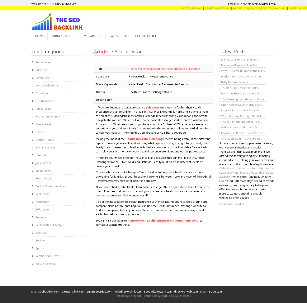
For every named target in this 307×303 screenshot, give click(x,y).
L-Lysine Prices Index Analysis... (241, 110)
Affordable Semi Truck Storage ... (241, 139)
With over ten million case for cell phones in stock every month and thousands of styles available (246, 172)
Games (40, 132)
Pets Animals (44, 178)
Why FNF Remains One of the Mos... (243, 71)
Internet (41, 155)
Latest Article (146, 36)
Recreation (42, 202)
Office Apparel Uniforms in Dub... (241, 127)
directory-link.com (186, 8)
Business (41, 70)
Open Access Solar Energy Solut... (242, 105)
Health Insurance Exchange (145, 139)
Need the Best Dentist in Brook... (241, 93)
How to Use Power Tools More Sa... (243, 133)
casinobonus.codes (231, 204)
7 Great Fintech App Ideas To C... (241, 122)
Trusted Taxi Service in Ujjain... (240, 88)
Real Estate (42, 194)
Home (39, 36)
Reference (42, 209)
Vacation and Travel (48, 256)
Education (42, 93)
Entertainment (44, 101)
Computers (42, 78)
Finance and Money (48, 116)
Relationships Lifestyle (50, 225)
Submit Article (90, 36)
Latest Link (118, 36)
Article (101, 51)
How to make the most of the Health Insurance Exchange (164, 69)
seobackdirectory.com (158, 291)
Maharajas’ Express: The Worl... (240, 59)
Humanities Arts (45, 147)
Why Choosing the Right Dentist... (242, 116)
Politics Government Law (51, 186)
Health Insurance (153, 107)
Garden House (45, 140)
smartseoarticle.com (213, 8)
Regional (41, 217)
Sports (40, 248)
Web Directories (46, 264)
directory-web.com (270, 8)
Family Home (43, 109)
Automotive (43, 62)
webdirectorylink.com (241, 8)
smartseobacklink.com (45, 291)
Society (40, 240)
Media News (43, 171)
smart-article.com (211, 291)
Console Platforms (47, 85)
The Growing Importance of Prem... (243, 99)
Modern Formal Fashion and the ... (242, 76)
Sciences (41, 233)
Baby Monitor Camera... (235, 82)
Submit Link (60, 36)
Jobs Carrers (43, 163)
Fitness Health (44, 124)
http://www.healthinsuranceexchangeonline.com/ (162, 220)
